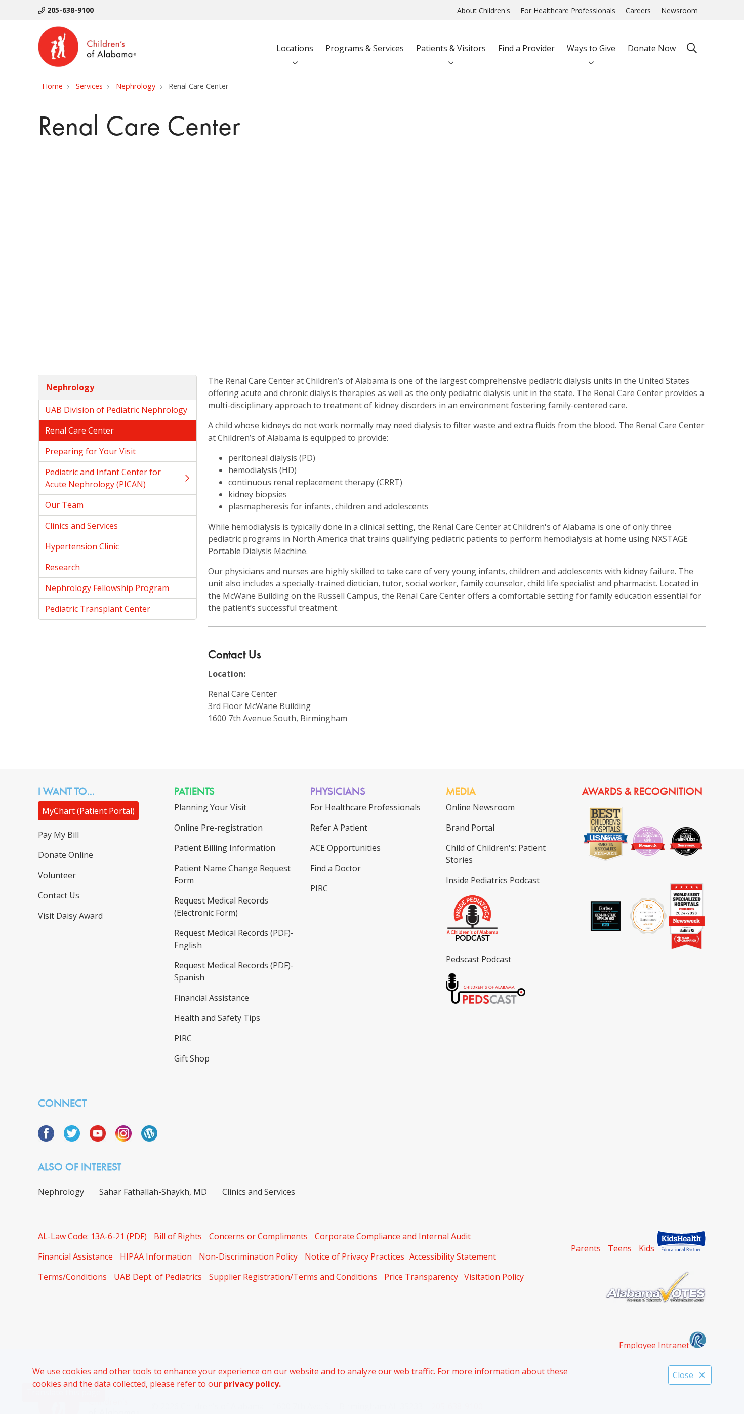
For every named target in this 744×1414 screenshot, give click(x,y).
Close (683, 1375)
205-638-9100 (69, 10)
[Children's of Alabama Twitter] (76, 1138)
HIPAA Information (156, 1256)
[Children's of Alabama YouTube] (101, 1138)
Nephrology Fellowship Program (107, 588)
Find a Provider (526, 48)
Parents (586, 1248)
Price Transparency (421, 1276)
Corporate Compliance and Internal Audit (393, 1236)
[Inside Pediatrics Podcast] (472, 939)
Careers (638, 10)
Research (62, 567)
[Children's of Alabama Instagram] (127, 1138)
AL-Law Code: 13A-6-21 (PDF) (92, 1236)
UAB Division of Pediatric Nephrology (116, 409)
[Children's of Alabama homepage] (87, 48)
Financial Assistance (75, 1256)
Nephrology (70, 387)
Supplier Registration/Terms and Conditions (293, 1276)
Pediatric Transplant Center (97, 608)
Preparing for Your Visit (90, 451)
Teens (620, 1248)
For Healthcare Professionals (567, 10)
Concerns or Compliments (258, 1236)
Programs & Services (364, 48)
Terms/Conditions (72, 1276)
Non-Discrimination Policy (248, 1256)
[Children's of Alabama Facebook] (50, 1138)
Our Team (64, 504)
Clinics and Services (81, 525)
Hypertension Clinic (82, 546)
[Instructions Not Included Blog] (149, 1138)
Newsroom (679, 10)
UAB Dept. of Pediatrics (158, 1276)
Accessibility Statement (452, 1256)
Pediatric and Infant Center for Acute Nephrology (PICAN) (103, 478)
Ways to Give (591, 48)
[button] (187, 478)
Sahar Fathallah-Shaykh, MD (153, 1191)
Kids (646, 1248)
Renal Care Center (79, 430)
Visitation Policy (494, 1276)
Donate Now (652, 48)
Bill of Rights (178, 1236)
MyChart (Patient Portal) (88, 810)
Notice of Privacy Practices (354, 1256)
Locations (294, 48)
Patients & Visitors (451, 48)
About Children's (483, 10)
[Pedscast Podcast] (485, 1000)
